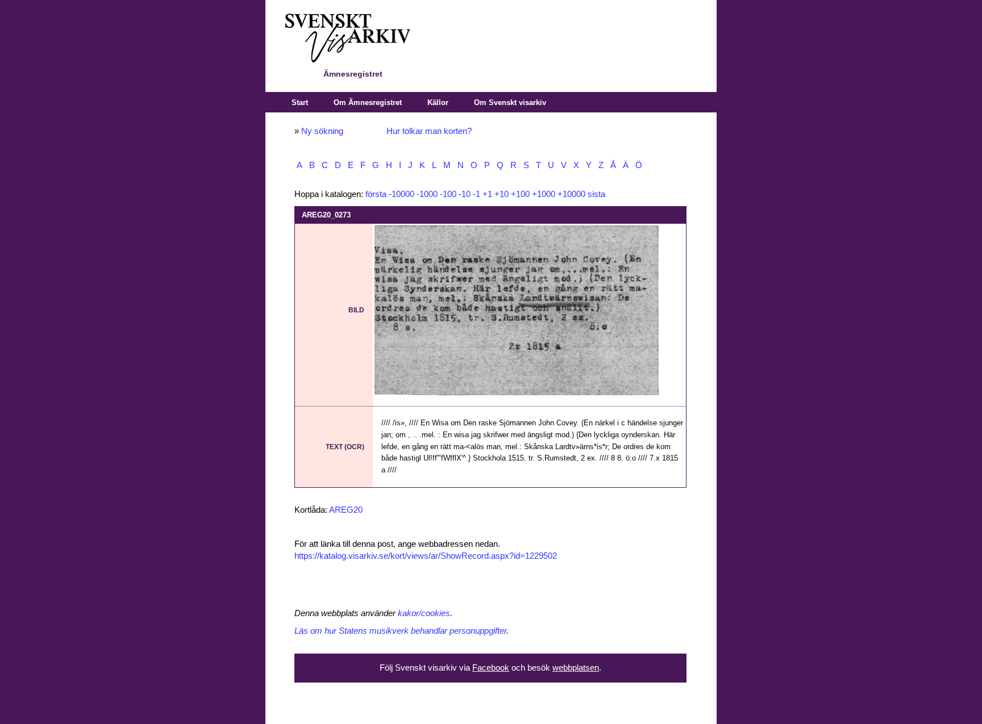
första (375, 194)
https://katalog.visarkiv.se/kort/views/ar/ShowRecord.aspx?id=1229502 (425, 555)
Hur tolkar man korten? (429, 131)
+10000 (571, 194)
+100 (520, 194)
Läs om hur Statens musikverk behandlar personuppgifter (400, 630)
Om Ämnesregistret (368, 102)
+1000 (543, 194)
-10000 (401, 194)
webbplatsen (575, 667)
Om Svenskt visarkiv (510, 102)
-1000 (427, 194)
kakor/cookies (424, 613)
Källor (437, 102)
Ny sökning (322, 131)
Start (300, 102)
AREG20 (346, 509)
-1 (476, 194)
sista (596, 194)
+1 (487, 194)
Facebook (490, 667)
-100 (448, 194)
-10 (465, 194)
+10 (501, 194)
